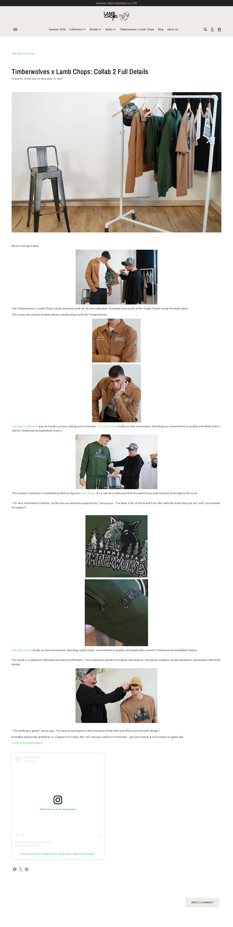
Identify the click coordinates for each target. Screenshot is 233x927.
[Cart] (219, 29)
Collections (75, 29)
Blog (160, 29)
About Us (172, 29)
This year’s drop (107, 426)
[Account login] (212, 29)
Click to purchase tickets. (27, 743)
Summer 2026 (57, 29)
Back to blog (25, 53)
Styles (109, 29)
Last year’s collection (25, 426)
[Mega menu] (16, 29)
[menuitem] (205, 29)
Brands (94, 29)
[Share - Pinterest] (27, 869)
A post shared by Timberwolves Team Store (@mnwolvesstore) (58, 853)
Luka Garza (88, 493)
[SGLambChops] (116, 16)
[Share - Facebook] (15, 869)
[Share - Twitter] (21, 869)
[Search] (205, 29)
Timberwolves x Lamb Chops (137, 29)
